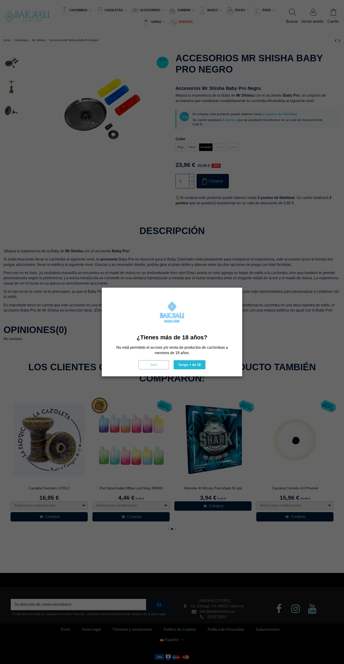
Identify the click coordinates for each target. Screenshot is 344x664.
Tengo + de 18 (189, 365)
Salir (153, 365)
